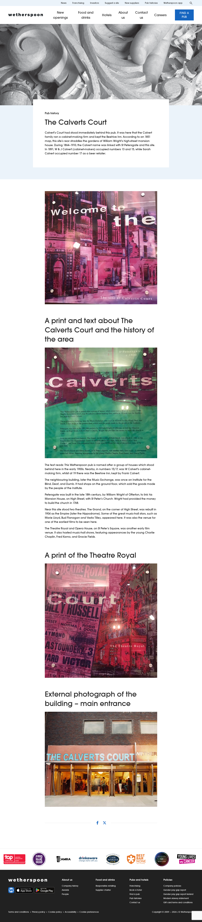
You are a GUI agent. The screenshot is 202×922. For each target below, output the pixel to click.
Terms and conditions (18, 912)
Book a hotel (136, 890)
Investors (94, 2)
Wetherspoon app (173, 2)
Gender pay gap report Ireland (178, 894)
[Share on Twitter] (104, 823)
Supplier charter (103, 890)
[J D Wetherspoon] (25, 15)
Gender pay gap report (174, 890)
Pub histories (151, 2)
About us (123, 15)
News (63, 2)
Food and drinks (85, 15)
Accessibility (70, 912)
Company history (70, 885)
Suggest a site (112, 2)
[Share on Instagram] (97, 823)
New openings (60, 15)
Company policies (172, 885)
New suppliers (132, 2)
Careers (160, 15)
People (65, 894)
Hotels (107, 15)
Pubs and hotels (139, 879)
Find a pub (184, 15)
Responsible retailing (106, 885)
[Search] (191, 3)
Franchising (78, 2)
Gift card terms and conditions (178, 902)
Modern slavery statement (176, 898)
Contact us (141, 15)
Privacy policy (38, 912)
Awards (65, 890)
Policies (167, 879)
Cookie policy (55, 912)
